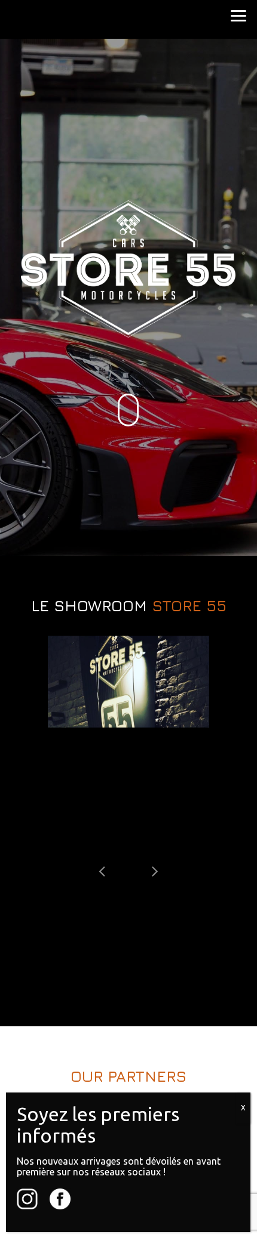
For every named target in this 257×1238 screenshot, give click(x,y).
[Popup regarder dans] (128, 682)
